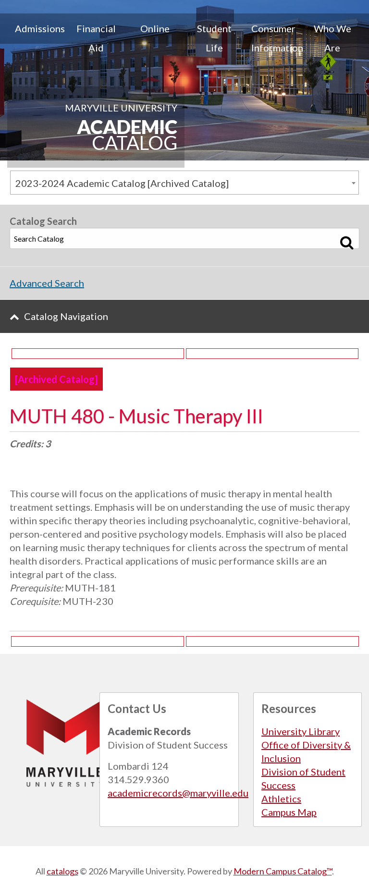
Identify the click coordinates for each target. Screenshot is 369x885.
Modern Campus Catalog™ (283, 871)
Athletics (281, 798)
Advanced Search (47, 283)
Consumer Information (277, 38)
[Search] (347, 242)
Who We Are (332, 38)
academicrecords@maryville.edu (178, 793)
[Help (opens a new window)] (272, 353)
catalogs (62, 871)
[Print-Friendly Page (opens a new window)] (98, 353)
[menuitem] (36, 37)
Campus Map (289, 812)
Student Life (214, 38)
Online (155, 28)
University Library (300, 731)
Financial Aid (96, 38)
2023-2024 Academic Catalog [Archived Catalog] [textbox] (122, 183)
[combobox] (184, 183)
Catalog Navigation (66, 316)
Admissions (40, 28)
